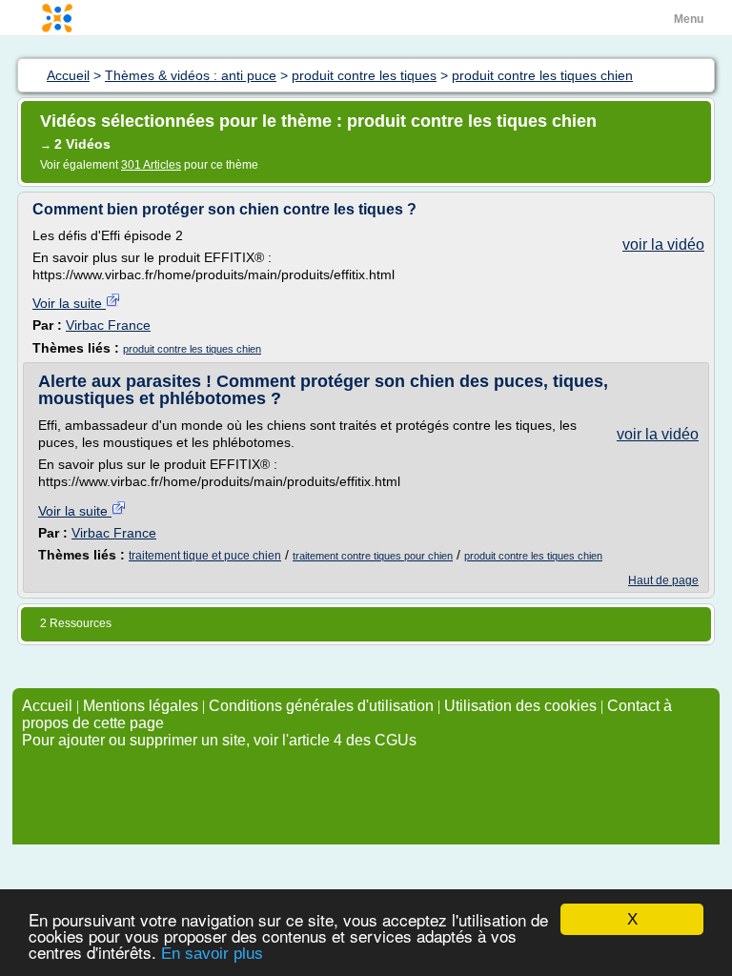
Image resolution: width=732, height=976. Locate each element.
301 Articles (151, 165)
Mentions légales (140, 706)
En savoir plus (212, 954)
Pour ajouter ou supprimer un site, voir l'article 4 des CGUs (219, 740)
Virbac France (108, 325)
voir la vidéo (663, 244)
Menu (688, 19)
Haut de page (663, 580)
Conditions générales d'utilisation (321, 706)
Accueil (47, 706)
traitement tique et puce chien (205, 555)
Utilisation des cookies (520, 706)
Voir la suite (69, 303)
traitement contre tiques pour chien (373, 555)
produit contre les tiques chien (192, 349)
